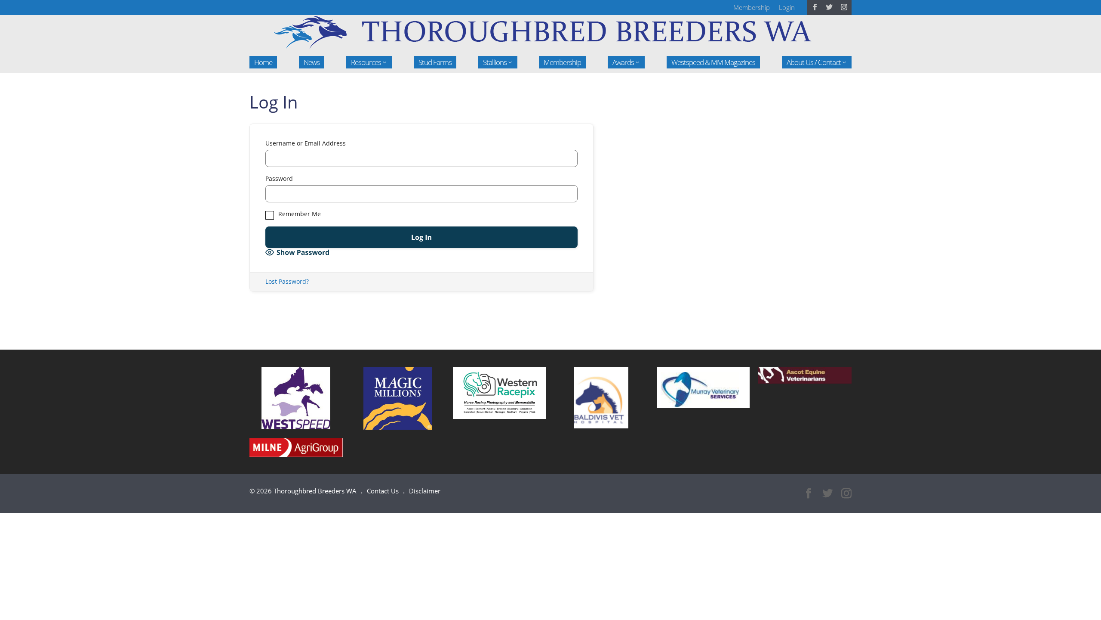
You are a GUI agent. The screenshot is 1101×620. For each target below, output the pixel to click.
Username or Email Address (305, 143)
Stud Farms (435, 62)
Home (263, 62)
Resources (366, 62)
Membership (751, 7)
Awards (623, 62)
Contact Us (383, 491)
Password (279, 179)
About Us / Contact (814, 62)
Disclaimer (424, 491)
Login (787, 7)
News (312, 62)
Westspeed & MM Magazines (713, 62)
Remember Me (299, 214)
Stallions (495, 62)
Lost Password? (287, 281)
